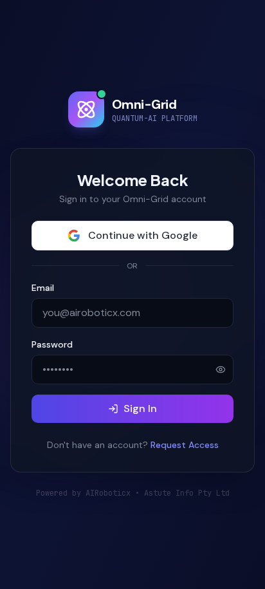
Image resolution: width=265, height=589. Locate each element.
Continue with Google (142, 235)
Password (52, 344)
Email (43, 288)
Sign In (140, 408)
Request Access (185, 445)
